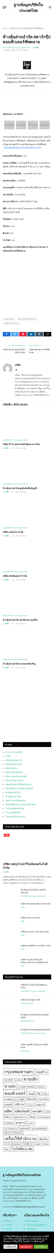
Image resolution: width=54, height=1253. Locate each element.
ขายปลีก (31, 1079)
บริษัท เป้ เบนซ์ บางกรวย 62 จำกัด (35, 931)
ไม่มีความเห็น (10, 50)
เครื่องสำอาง (18, 1133)
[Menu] (4, 7)
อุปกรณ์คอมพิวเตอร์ (39, 1129)
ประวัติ (8, 1224)
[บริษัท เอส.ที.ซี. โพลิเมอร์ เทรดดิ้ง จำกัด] (10, 1048)
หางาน (8, 1228)
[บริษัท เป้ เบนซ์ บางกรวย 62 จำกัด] (10, 935)
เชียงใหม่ (43, 1139)
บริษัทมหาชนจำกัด (13, 760)
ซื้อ (39, 1094)
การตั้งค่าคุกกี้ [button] (10, 1247)
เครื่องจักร (7, 1133)
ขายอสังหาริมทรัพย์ (26, 1087)
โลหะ (6, 1149)
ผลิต (8, 1110)
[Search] (49, 7)
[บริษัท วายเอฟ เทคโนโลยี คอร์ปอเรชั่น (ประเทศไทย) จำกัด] (10, 963)
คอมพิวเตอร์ (9, 319)
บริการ (19, 1104)
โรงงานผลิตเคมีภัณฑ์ (14, 808)
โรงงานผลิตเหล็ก (12, 812)
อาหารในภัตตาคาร (10, 1129)
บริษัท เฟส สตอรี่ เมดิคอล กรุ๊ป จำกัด (35, 903)
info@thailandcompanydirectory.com (29, 1206)
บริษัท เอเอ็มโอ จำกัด (13, 531)
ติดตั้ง (22, 1099)
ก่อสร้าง (41, 1072)
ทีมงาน (8, 1220)
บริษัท (37, 47)
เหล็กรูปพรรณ (15, 1144)
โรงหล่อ (45, 1144)
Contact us (32, 1228)
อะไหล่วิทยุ (8, 1123)
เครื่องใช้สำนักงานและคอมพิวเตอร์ (16, 47)
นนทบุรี (8, 1104)
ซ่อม (45, 1094)
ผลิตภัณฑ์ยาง (11, 768)
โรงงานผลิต (36, 1144)
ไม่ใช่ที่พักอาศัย (22, 1149)
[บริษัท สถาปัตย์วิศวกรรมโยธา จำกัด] (10, 949)
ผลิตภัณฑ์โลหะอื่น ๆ (14, 772)
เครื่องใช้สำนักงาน (11, 323)
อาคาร (20, 1122)
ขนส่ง (18, 1080)
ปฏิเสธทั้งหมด (25, 1247)
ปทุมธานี (40, 1104)
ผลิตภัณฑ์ (22, 1111)
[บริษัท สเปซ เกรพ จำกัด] (10, 921)
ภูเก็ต (47, 1112)
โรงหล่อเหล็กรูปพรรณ (15, 816)
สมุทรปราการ (20, 1116)
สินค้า (33, 1116)
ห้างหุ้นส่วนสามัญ (13, 796)
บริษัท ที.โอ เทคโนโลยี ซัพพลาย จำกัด (21, 444)
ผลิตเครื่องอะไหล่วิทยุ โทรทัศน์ (19, 788)
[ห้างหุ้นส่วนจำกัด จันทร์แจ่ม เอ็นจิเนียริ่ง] (10, 1018)
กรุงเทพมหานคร (18, 1071)
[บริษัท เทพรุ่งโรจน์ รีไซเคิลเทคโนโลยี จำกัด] (27, 846)
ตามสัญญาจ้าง (10, 1099)
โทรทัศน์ (26, 1144)
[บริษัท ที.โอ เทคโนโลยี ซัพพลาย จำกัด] (27, 423)
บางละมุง (30, 1105)
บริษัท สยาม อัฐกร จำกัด (30, 999)
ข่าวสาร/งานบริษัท (13, 752)
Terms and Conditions (37, 1224)
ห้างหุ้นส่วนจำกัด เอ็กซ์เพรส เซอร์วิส (20, 619)
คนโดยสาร (41, 1087)
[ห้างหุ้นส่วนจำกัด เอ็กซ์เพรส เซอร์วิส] (27, 598)
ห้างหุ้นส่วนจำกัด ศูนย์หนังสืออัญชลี (20, 488)
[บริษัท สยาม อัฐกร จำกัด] (10, 1003)
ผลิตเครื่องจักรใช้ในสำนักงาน (18, 784)
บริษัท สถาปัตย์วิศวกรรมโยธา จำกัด (36, 945)
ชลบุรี (32, 1093)
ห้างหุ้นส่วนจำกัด (12, 792)
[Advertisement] (27, 709)
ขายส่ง (10, 1086)
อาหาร (31, 1123)
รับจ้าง (7, 1116)
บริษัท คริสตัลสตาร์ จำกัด (15, 575)
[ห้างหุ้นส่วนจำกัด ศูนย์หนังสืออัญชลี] (27, 467)
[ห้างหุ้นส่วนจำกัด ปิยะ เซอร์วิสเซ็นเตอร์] (10, 893)
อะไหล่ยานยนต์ (44, 1117)
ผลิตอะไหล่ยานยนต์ (14, 780)
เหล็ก (5, 1144)
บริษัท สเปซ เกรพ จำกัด (30, 917)
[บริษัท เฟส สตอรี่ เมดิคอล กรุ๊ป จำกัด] (10, 907)
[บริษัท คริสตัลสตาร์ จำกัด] (27, 554)
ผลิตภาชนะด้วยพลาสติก (16, 776)
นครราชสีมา (43, 1099)
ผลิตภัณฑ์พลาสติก (13, 764)
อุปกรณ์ (24, 1128)
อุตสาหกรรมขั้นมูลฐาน (15, 800)
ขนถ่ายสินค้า (8, 1080)
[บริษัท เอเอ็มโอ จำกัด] (27, 511)
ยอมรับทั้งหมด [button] (41, 1247)
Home (5, 28)
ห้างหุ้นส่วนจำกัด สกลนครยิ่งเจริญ (19, 663)
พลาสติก (37, 1111)
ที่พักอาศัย (31, 1099)
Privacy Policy (33, 1220)
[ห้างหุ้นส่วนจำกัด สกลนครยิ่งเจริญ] (27, 642)
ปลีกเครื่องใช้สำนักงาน (27, 319)
